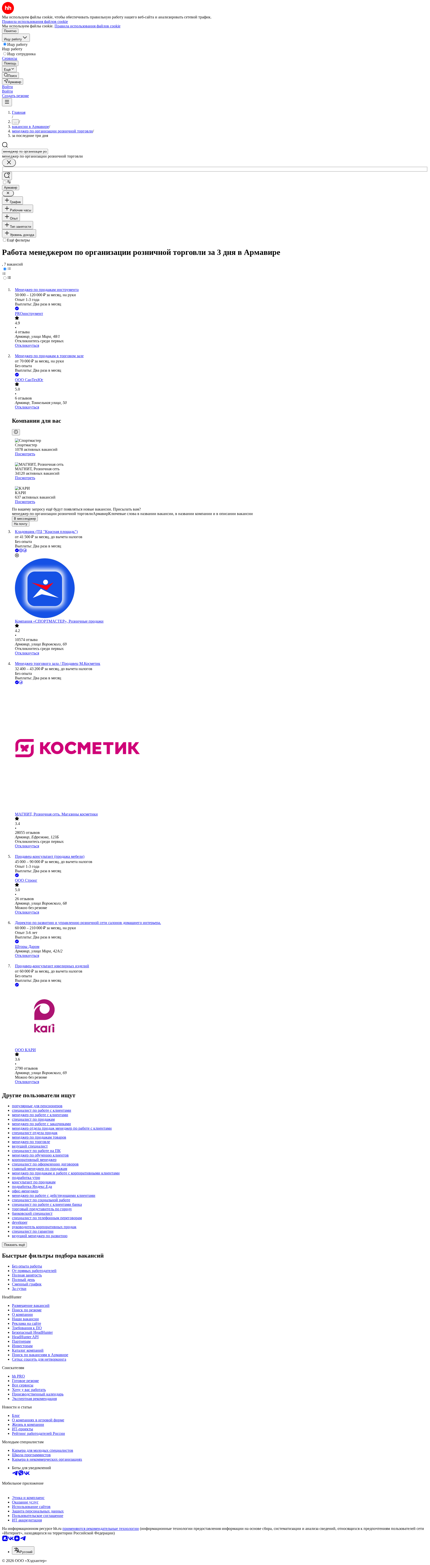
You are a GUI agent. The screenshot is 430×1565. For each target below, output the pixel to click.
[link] (10, 75)
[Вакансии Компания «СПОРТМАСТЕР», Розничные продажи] (220, 588)
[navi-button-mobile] (7, 102)
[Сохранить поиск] (7, 176)
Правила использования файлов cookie (87, 26)
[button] (7, 87)
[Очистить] (9, 163)
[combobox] (25, 151)
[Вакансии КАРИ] (220, 1018)
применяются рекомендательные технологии (100, 1528)
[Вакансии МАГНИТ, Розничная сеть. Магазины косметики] (220, 748)
